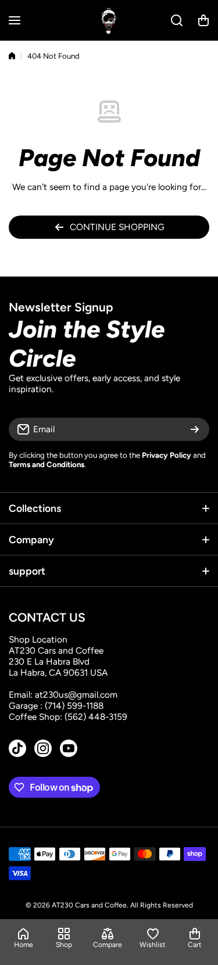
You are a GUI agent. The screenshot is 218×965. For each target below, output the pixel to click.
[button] (203, 20)
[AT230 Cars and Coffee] (109, 20)
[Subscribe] (194, 429)
